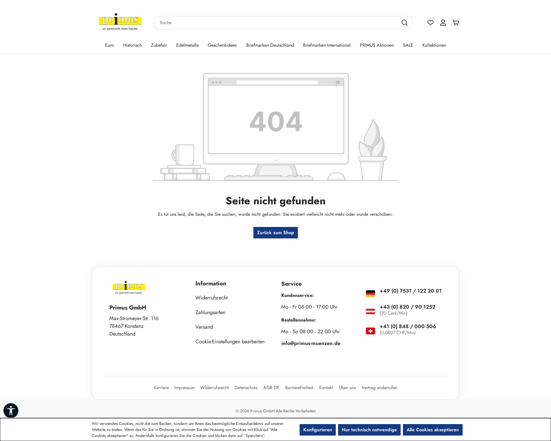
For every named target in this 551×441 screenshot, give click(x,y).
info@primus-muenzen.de (310, 343)
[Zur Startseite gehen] (120, 23)
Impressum (184, 387)
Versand (204, 327)
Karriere (161, 387)
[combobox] (276, 22)
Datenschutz (245, 387)
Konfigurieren (317, 429)
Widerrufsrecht (211, 297)
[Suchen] (405, 22)
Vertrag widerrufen (379, 387)
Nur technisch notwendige (369, 429)
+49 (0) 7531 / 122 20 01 (411, 291)
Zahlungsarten (210, 312)
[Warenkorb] (457, 22)
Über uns (347, 387)
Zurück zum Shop (275, 232)
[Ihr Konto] (443, 22)
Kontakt (326, 387)
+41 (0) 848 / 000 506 (408, 326)
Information (210, 284)
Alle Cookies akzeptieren (433, 429)
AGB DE (271, 387)
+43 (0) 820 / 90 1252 (407, 307)
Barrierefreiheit (299, 387)
